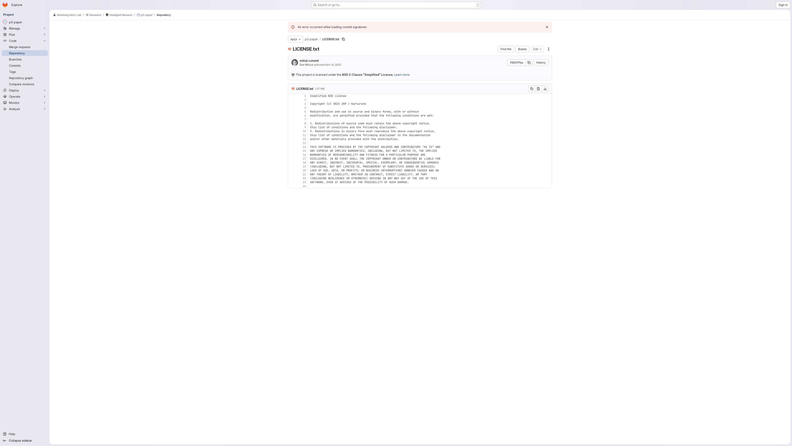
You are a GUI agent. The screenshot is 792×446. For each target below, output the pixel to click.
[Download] (545, 88)
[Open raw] (538, 88)
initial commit (309, 60)
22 (304, 178)
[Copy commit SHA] (529, 62)
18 (304, 162)
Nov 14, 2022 (333, 64)
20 (304, 170)
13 (304, 143)
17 (304, 158)
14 (304, 147)
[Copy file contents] (531, 88)
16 (304, 155)
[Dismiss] (546, 27)
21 (304, 174)
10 (304, 131)
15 (304, 151)
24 (304, 186)
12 (304, 139)
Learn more (402, 74)
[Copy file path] (343, 39)
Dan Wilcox (306, 64)
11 (304, 135)
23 (304, 182)
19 (304, 166)
